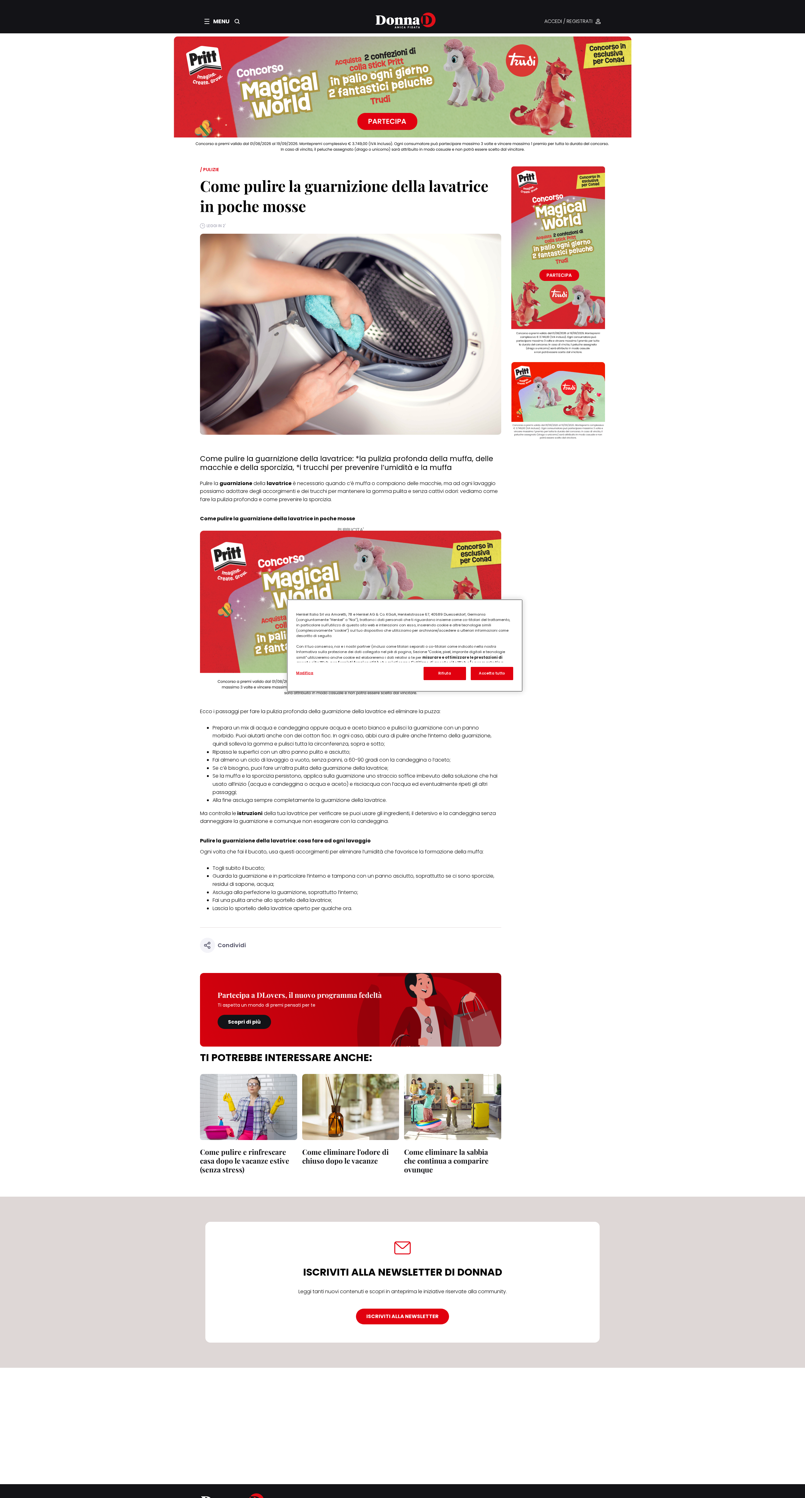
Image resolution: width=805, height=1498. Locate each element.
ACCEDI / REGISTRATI (568, 21)
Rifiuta (444, 673)
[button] (217, 21)
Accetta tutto (492, 673)
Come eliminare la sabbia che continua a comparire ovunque (446, 1160)
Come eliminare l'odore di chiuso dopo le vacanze (345, 1156)
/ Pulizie (209, 169)
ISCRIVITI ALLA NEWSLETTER (402, 1316)
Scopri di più (244, 1022)
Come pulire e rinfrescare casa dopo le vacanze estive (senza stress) (244, 1160)
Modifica (305, 672)
